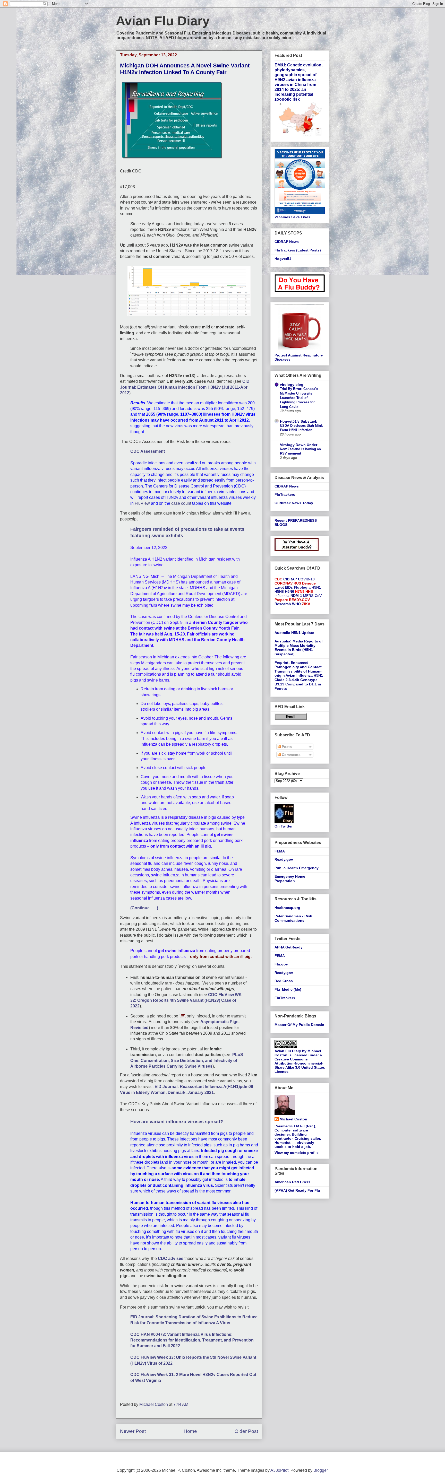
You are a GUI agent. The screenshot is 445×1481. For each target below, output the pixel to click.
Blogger (320, 1470)
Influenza (282, 596)
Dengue (309, 583)
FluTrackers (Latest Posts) (298, 250)
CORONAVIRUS (288, 583)
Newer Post (133, 1431)
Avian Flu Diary (163, 21)
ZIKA (306, 604)
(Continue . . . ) (144, 908)
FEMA (280, 851)
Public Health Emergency (297, 868)
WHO (296, 604)
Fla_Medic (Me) (288, 989)
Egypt (279, 587)
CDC (278, 579)
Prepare (281, 600)
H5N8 (279, 591)
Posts (286, 747)
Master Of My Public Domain (299, 1025)
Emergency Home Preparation (290, 878)
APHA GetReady (289, 947)
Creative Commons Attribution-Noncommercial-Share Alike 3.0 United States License (300, 1065)
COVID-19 (306, 579)
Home (190, 1431)
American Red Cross (292, 1182)
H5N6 (289, 591)
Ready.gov (284, 859)
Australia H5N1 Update (294, 633)
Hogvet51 (283, 259)
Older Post (246, 1431)
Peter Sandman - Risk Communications (293, 918)
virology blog (291, 384)
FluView (142, 503)
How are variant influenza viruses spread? (176, 1121)
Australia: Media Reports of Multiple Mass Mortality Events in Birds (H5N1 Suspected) (299, 647)
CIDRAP (290, 579)
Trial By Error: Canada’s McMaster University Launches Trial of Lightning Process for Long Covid (299, 397)
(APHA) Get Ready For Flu (297, 1190)
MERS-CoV (312, 596)
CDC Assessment (147, 451)
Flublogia (302, 587)
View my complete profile (297, 1153)
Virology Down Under (298, 445)
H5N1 (316, 587)
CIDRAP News (287, 242)
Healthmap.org (287, 907)
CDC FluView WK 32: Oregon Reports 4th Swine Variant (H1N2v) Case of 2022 (186, 1000)
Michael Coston (293, 1119)
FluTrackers (285, 494)
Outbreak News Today (294, 503)
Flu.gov (281, 964)
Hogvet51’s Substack (298, 421)
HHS (309, 591)
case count (181, 503)
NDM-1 (296, 596)
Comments (291, 755)
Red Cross (284, 981)
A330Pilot (279, 1470)
